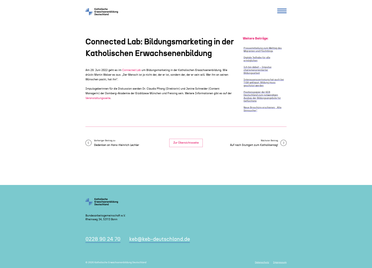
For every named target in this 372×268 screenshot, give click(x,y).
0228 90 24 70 (102, 239)
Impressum (280, 262)
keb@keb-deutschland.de (159, 239)
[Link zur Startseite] (102, 11)
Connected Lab (131, 70)
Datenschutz (262, 262)
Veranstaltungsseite (97, 98)
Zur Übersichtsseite (186, 142)
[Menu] (282, 12)
